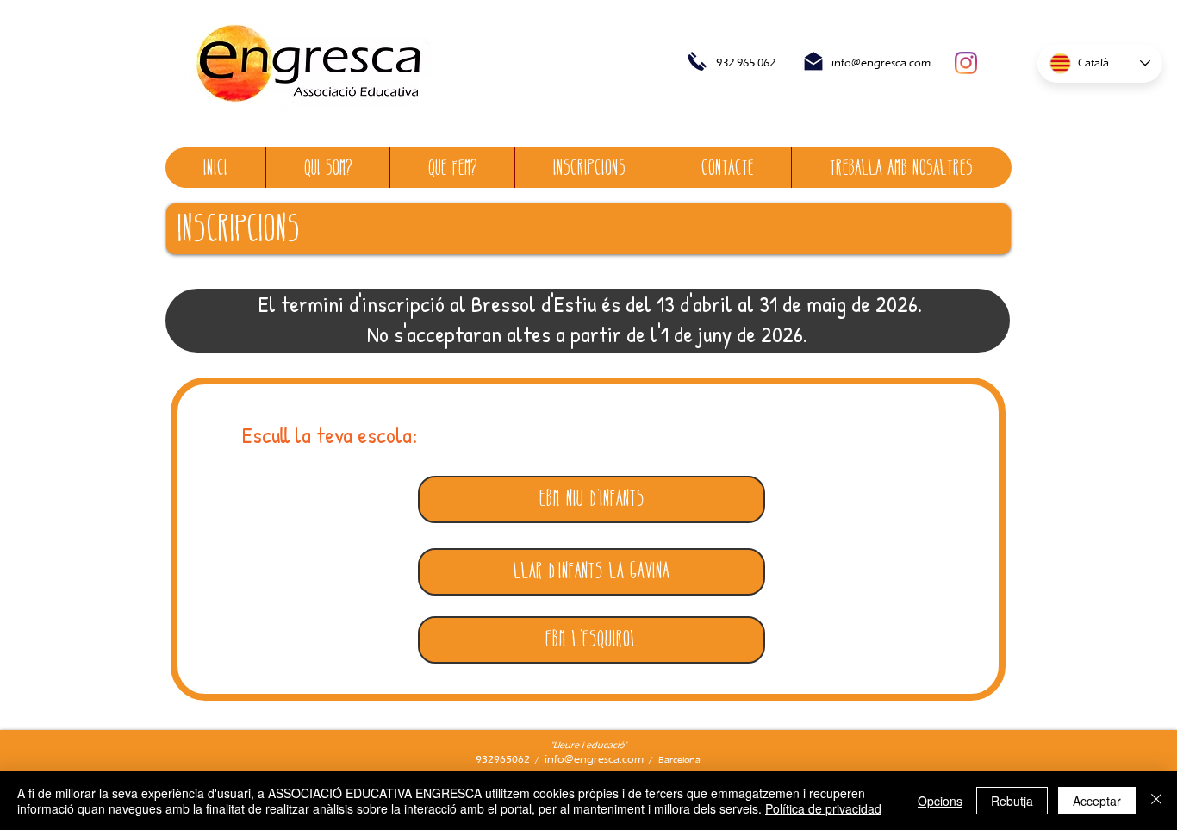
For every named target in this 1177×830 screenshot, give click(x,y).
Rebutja (1012, 800)
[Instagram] (966, 63)
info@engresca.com (881, 62)
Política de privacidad (823, 808)
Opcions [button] (940, 800)
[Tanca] (1156, 800)
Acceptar (1097, 800)
